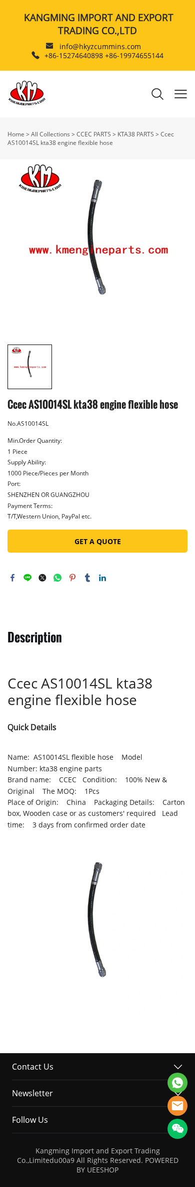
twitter (43, 578)
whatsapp (57, 578)
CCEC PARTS (93, 134)
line (27, 578)
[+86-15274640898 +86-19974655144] (36, 55)
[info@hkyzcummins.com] (49, 47)
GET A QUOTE (97, 541)
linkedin (103, 578)
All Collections (50, 134)
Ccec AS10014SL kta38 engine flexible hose (91, 138)
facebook (13, 578)
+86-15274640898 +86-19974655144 (104, 55)
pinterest (73, 578)
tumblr (87, 578)
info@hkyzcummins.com (100, 46)
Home (16, 134)
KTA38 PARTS (136, 134)
